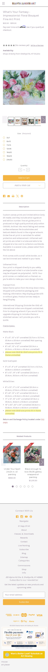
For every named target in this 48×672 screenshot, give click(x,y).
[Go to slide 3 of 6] (21, 486)
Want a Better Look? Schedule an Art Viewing (27, 654)
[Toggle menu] (3, 3)
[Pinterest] (22, 196)
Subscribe (24, 549)
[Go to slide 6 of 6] (32, 486)
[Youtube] (26, 516)
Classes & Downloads (24, 534)
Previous (4, 119)
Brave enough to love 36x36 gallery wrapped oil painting (33, 473)
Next (43, 119)
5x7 (8, 138)
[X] (17, 196)
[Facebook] (4, 196)
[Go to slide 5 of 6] (28, 486)
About (24, 530)
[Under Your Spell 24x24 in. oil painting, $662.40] (12, 454)
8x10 (9, 141)
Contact (24, 541)
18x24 (9, 156)
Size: (24, 133)
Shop (24, 569)
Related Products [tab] (24, 436)
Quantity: (24, 165)
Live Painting (24, 545)
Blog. (24, 553)
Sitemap (24, 557)
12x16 (9, 148)
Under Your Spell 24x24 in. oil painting (12, 472)
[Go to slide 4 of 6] (24, 486)
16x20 (9, 152)
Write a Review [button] (37, 45)
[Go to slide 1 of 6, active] (13, 486)
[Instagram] (21, 516)
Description (24, 207)
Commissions (24, 565)
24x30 (9, 159)
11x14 (9, 145)
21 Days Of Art (24, 526)
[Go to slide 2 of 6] (17, 486)
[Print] (13, 196)
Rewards (24, 538)
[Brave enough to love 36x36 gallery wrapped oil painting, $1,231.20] (33, 454)
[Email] (8, 196)
